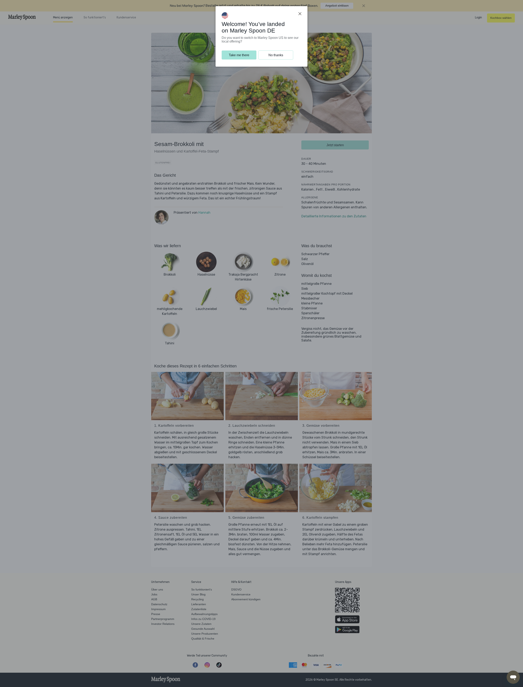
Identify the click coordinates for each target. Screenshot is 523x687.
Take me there (239, 55)
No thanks (275, 55)
